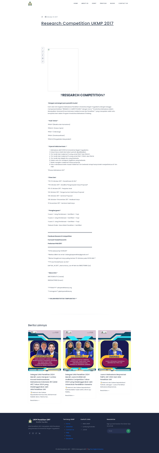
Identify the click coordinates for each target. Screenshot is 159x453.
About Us (84, 3)
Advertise (69, 427)
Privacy (68, 436)
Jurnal (84, 430)
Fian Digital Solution (96, 449)
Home (76, 3)
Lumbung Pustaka (88, 427)
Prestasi (103, 3)
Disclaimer (69, 439)
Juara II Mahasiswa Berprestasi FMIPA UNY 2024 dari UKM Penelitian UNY (113, 377)
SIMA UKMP (86, 424)
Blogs (112, 3)
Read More (34, 400)
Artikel (36, 367)
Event (94, 3)
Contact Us (123, 3)
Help (67, 433)
